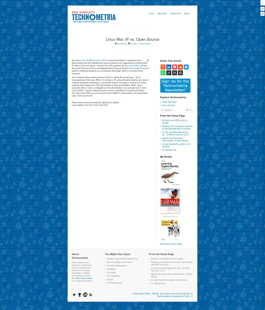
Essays (110, 279)
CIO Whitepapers (114, 282)
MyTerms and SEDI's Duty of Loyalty (174, 121)
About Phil (162, 13)
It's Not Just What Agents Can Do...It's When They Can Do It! (175, 133)
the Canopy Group (137, 68)
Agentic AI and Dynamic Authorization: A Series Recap (175, 139)
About (187, 13)
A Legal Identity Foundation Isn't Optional (176, 145)
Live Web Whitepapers (117, 265)
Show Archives (168, 105)
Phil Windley (122, 43)
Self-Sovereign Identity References (122, 258)
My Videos (111, 272)
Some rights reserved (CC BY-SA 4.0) (176, 293)
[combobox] (176, 109)
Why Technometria (84, 278)
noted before (133, 65)
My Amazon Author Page (171, 243)
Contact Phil (175, 13)
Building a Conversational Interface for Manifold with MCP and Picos (177, 127)
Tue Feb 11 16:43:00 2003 (140, 43)
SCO (103, 60)
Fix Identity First (169, 150)
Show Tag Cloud (169, 101)
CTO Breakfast (113, 275)
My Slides (111, 269)
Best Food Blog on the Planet (119, 262)
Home (151, 13)
